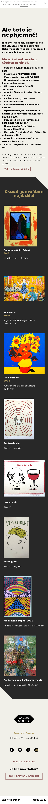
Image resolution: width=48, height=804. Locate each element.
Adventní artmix (13, 101)
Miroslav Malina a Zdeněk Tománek (17, 88)
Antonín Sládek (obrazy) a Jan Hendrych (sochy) (20, 140)
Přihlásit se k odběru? (24, 776)
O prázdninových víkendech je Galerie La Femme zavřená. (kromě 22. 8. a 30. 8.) (22, 113)
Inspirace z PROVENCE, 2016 (20, 73)
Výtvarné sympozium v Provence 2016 (23, 69)
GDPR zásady (39, 800)
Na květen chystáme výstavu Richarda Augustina (20, 81)
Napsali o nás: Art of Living (19, 126)
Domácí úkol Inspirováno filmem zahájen (22, 94)
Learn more (33, 4)
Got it (45, 3)
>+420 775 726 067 (24, 761)
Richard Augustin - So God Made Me (21, 146)
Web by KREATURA (11, 800)
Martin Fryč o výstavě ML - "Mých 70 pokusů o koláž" (24, 134)
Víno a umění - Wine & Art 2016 (21, 77)
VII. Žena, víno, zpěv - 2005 (19, 98)
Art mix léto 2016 (14, 129)
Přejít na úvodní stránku (16, 169)
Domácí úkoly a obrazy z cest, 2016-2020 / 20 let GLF (20, 121)
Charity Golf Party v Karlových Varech (20, 106)
